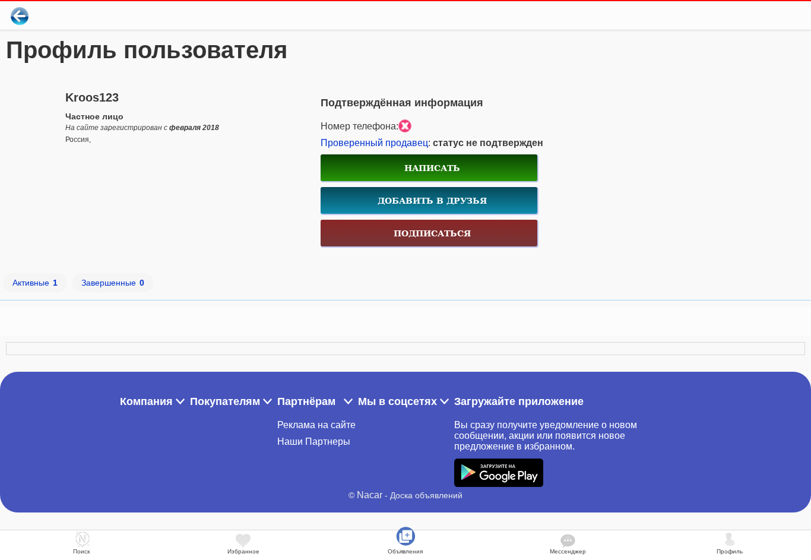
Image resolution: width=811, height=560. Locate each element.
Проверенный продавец (374, 143)
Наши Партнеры (313, 441)
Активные (35, 282)
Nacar (369, 495)
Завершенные (112, 282)
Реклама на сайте (316, 425)
